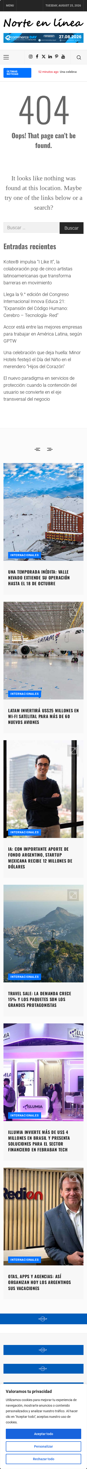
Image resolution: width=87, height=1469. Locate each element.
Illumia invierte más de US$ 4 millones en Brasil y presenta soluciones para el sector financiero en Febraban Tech (39, 1141)
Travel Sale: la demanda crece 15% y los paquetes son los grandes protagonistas (39, 999)
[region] (43, 1426)
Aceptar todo (43, 1434)
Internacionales (24, 555)
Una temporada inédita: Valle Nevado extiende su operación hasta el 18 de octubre (39, 577)
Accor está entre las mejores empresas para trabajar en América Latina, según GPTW (42, 334)
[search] (79, 57)
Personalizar (43, 1446)
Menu (10, 5)
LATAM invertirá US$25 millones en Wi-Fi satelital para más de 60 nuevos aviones (43, 716)
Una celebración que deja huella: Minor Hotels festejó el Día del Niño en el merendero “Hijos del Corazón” (42, 359)
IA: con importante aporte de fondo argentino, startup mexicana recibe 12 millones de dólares (40, 858)
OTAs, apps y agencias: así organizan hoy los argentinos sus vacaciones (39, 1282)
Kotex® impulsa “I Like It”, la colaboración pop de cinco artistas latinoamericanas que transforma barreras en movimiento (37, 272)
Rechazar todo (43, 1459)
